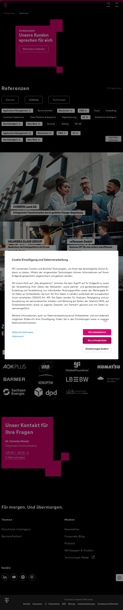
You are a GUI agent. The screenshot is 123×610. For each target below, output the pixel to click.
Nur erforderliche (97, 340)
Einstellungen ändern (97, 348)
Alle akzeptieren (97, 332)
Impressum (18, 336)
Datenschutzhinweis (22, 332)
